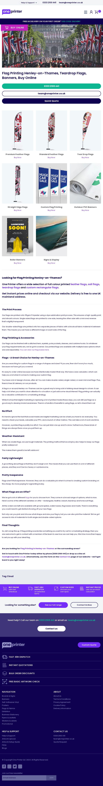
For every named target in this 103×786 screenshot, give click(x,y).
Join (51, 777)
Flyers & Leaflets (9, 717)
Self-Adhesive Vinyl (10, 702)
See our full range (53, 605)
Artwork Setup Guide (11, 742)
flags (27, 497)
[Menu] (85, 12)
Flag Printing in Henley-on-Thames (37, 548)
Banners (5, 699)
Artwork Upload (9, 739)
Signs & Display (51, 259)
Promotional (7, 724)
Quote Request (60, 742)
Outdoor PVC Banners (85, 207)
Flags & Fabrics (8, 708)
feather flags (78, 284)
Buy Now (51, 263)
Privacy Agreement (62, 702)
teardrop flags (11, 287)
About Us (57, 696)
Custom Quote (89, 645)
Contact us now (84, 605)
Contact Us (64, 556)
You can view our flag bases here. (34, 349)
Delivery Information (62, 708)
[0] (96, 12)
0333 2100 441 (49, 3)
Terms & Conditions (62, 699)
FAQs (4, 745)
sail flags (93, 284)
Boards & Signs (8, 696)
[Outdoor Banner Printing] (85, 183)
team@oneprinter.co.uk (71, 3)
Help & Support (28, 2)
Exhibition (6, 711)
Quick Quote (52, 100)
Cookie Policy (59, 705)
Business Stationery (10, 714)
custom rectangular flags (42, 287)
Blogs (4, 748)
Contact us (51, 628)
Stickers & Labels (9, 720)
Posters (5, 705)
